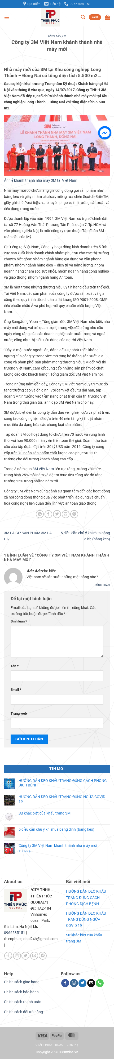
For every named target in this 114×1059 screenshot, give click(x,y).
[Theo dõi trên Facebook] (8, 956)
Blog (59, 1045)
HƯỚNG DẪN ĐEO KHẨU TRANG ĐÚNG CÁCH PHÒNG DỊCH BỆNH (63, 782)
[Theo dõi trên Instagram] (17, 956)
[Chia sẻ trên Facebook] (48, 514)
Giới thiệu (44, 1045)
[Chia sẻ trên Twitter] (57, 514)
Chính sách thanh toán (22, 1002)
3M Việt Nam (43, 469)
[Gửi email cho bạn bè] (66, 514)
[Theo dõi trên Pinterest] (43, 956)
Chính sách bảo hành (21, 992)
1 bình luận (29, 851)
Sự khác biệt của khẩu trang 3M (45, 813)
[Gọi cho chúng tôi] (100, 983)
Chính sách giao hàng (22, 982)
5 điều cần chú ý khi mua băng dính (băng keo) (56, 829)
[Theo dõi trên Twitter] (25, 956)
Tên (15, 666)
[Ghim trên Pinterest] (74, 514)
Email (16, 690)
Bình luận (102, 585)
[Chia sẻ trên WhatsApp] (40, 514)
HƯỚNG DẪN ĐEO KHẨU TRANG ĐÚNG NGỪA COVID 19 (62, 799)
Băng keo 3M (57, 35)
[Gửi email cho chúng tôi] (34, 956)
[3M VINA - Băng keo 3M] (50, 17)
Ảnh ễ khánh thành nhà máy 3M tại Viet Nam (40, 180)
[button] (7, 17)
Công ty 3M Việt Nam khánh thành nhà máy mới (58, 845)
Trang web (19, 713)
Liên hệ (72, 1045)
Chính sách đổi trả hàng (23, 1012)
